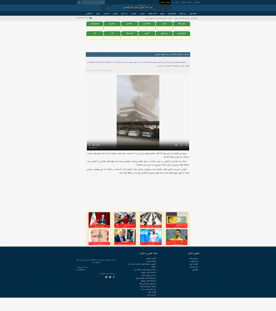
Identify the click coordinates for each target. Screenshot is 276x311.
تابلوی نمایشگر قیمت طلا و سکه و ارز (142, 264)
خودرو (162, 13)
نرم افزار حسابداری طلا (147, 283)
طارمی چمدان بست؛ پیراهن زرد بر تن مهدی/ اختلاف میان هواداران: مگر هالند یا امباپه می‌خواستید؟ (176, 242)
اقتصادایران (172, 13)
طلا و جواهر (152, 13)
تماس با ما (175, 2)
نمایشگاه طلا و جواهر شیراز (146, 278)
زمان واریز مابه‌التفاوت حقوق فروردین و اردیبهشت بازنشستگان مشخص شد (125, 243)
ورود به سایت (165, 2)
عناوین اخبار (193, 258)
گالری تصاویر (151, 258)
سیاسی (142, 13)
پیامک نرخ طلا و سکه (148, 286)
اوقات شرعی (151, 261)
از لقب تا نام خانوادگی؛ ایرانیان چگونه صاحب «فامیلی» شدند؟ (99, 243)
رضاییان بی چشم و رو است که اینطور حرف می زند (151, 243)
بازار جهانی (194, 261)
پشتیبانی (197, 2)
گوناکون (195, 269)
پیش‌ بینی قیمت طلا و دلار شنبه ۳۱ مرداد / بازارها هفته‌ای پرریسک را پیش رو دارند (176, 225)
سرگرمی (133, 13)
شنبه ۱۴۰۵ (83, 17)
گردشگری (89, 13)
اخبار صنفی (194, 266)
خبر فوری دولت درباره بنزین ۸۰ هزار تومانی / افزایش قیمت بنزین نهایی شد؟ (125, 225)
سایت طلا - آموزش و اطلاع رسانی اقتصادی (138, 7)
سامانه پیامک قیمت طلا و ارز (145, 269)
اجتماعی (106, 13)
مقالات (153, 266)
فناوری (115, 13)
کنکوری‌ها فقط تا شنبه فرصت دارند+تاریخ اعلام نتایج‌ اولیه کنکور (151, 226)
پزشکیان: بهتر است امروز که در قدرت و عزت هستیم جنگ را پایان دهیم (99, 226)
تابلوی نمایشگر (186, 2)
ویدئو (98, 13)
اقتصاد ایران (193, 264)
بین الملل (183, 13)
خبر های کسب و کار (148, 289)
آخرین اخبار (151, 294)
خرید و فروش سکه (149, 275)
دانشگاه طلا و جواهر (148, 280)
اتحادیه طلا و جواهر (148, 272)
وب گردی (124, 13)
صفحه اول (193, 13)
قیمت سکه (152, 292)
